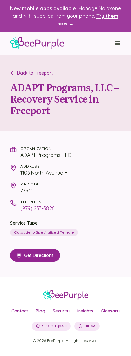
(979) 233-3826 (37, 208)
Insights (85, 311)
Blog (40, 311)
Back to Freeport (35, 73)
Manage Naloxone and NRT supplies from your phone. (65, 16)
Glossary (110, 311)
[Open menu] (117, 43)
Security (61, 311)
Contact (19, 311)
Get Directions (39, 255)
